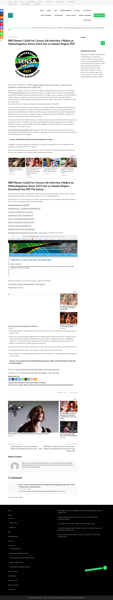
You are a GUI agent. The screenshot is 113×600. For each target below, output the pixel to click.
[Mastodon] (19, 379)
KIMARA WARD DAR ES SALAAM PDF (21, 229)
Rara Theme (66, 598)
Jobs (22, 2)
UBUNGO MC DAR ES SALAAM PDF (20, 215)
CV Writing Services (15, 549)
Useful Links (37, 4)
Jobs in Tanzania (60, 2)
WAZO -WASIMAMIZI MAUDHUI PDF (21, 222)
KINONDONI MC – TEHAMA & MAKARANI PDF (24, 209)
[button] (105, 567)
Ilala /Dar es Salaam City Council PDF (20, 212)
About (16, 2)
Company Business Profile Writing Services (21, 558)
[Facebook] (9, 379)
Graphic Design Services (16, 562)
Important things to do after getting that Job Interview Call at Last (37, 369)
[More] (35, 379)
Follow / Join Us (14, 4)
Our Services (49, 2)
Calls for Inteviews (13, 37)
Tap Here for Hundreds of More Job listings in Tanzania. (27, 383)
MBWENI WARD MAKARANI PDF (19, 226)
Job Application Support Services (18, 553)
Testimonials (71, 2)
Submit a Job (99, 15)
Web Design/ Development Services (20, 567)
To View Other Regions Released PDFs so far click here (26, 284)
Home (9, 2)
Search (83, 37)
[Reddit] (1, 17)
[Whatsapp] (22, 379)
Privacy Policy (13, 523)
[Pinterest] (1, 24)
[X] (12, 379)
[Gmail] (32, 379)
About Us (12, 518)
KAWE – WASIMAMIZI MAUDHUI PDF (21, 219)
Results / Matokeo (25, 4)
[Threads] (25, 379)
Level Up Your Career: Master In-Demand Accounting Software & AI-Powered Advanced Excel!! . (41, 385)
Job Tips (40, 2)
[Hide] (0, 40)
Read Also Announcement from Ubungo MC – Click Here (27, 233)
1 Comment (74, 392)
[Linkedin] (16, 379)
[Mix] (1, 30)
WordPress (81, 598)
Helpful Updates (30, 2)
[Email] (29, 379)
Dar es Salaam (16, 93)
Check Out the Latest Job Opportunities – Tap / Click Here (40, 373)
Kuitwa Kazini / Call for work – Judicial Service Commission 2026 (76, 524)
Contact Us (12, 527)
